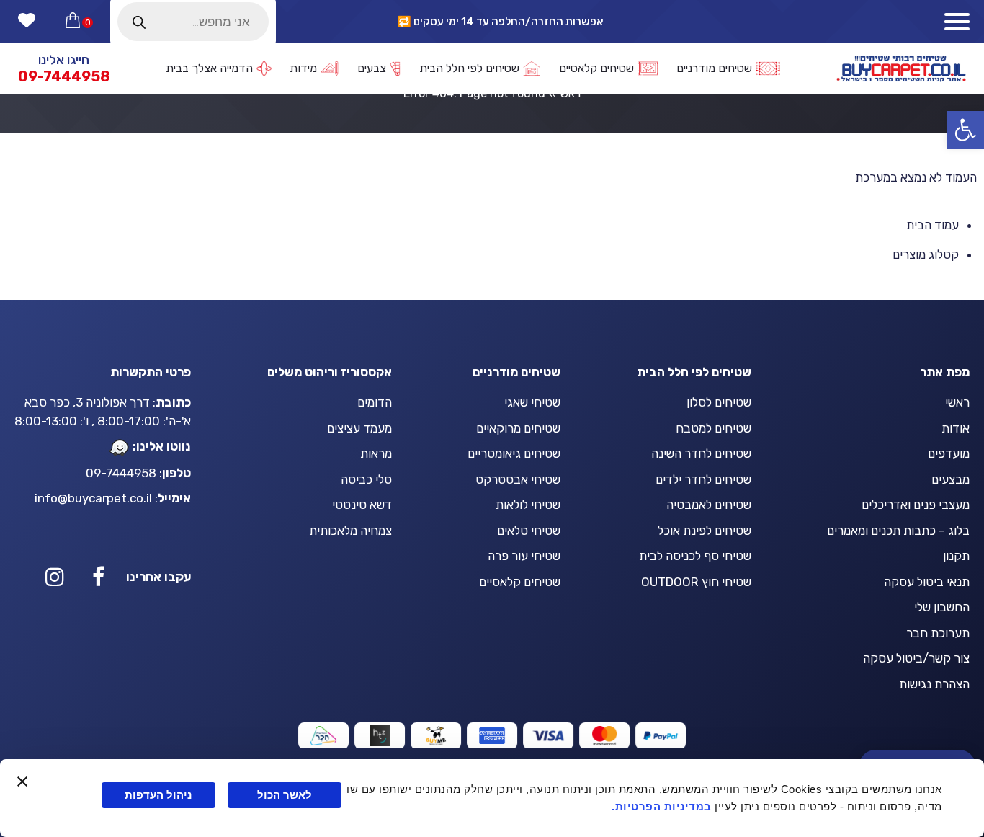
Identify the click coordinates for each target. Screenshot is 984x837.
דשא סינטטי (362, 504)
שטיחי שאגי (532, 402)
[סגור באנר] (22, 781)
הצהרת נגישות (934, 684)
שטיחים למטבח (713, 428)
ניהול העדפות (158, 795)
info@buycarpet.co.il (93, 498)
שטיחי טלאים (528, 530)
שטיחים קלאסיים (519, 582)
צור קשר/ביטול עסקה (916, 658)
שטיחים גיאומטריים (514, 453)
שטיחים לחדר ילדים (703, 479)
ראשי (957, 402)
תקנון (956, 556)
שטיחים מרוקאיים (518, 428)
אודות (955, 428)
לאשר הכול (284, 795)
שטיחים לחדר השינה (701, 453)
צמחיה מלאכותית (350, 530)
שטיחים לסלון (718, 402)
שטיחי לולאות (528, 504)
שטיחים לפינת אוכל (704, 530)
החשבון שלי (942, 607)
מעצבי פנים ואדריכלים (916, 504)
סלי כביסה (366, 479)
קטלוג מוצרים (926, 254)
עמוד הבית (932, 225)
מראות (376, 453)
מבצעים (950, 479)
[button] (965, 130)
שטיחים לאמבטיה (708, 504)
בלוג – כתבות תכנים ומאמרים (898, 530)
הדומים (374, 402)
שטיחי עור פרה (524, 556)
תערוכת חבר (938, 633)
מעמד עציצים (359, 428)
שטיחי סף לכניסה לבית (695, 556)
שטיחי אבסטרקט (517, 479)
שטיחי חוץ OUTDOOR (696, 582)
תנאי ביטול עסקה (927, 582)
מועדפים (949, 453)
